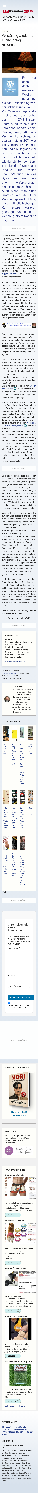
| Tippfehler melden (9, 673)
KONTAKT (6, 1430)
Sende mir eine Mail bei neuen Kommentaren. (18, 1007)
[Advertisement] (19, 228)
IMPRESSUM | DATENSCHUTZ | (15, 1427)
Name (11, 976)
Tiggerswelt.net (9, 274)
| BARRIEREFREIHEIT (19, 1430)
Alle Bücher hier (19, 1115)
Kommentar (14, 948)
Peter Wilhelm (17, 686)
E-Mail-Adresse (14, 986)
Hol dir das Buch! (19, 1112)
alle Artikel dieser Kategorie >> (16, 662)
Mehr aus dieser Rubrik (15, 1406)
